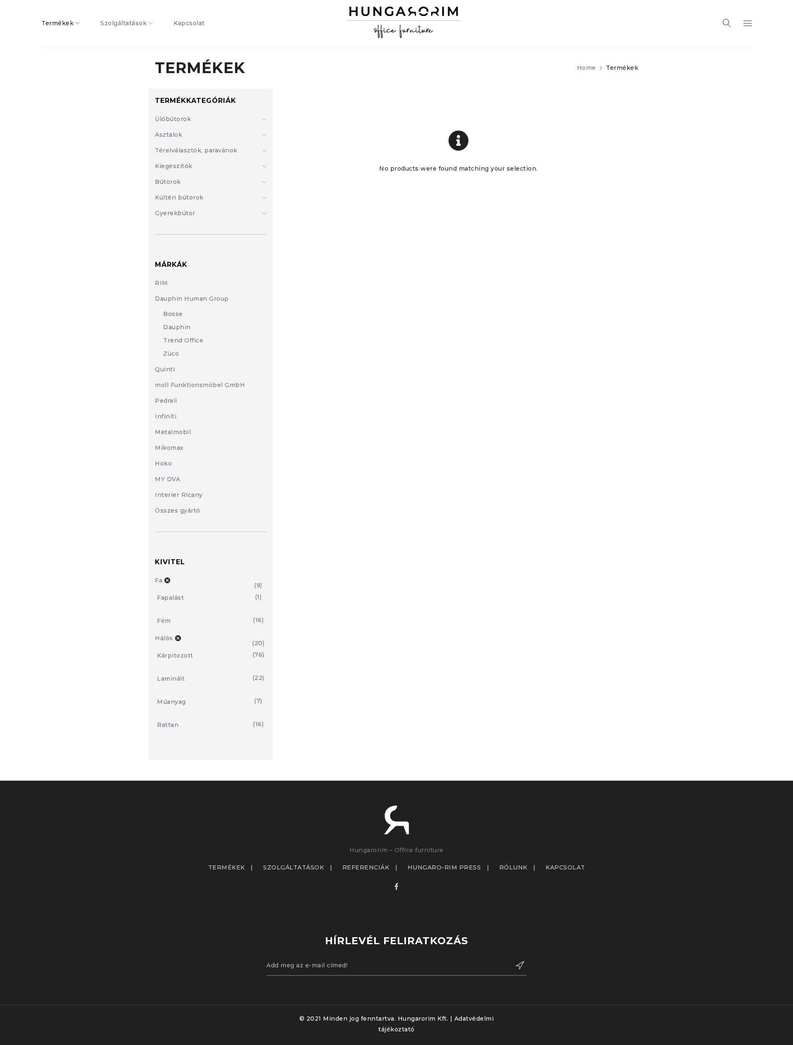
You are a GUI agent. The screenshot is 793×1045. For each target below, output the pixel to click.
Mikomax (169, 447)
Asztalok (168, 134)
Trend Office (183, 340)
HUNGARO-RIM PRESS (444, 867)
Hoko (163, 463)
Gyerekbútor (175, 213)
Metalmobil (173, 432)
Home (586, 67)
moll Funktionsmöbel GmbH (200, 385)
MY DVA (167, 479)
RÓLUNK (513, 867)
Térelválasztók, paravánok (196, 150)
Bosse (173, 314)
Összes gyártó (177, 510)
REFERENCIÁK (365, 867)
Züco (171, 353)
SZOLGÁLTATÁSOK (293, 867)
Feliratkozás (516, 965)
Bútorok (168, 181)
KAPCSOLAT (565, 867)
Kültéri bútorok (179, 197)
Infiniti (165, 416)
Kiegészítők (173, 166)
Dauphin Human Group (192, 298)
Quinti (165, 369)
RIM (161, 283)
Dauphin (177, 327)
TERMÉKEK (226, 867)
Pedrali (166, 400)
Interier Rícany (179, 495)
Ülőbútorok (173, 119)
